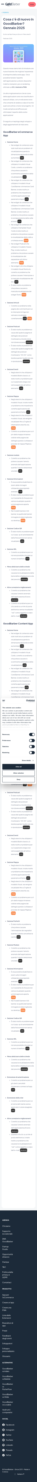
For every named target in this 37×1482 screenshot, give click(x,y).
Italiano (20, 1474)
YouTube (9, 1440)
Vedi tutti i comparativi (7, 1411)
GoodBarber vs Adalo (7, 1369)
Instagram (10, 1430)
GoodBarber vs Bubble (7, 1377)
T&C (4, 1267)
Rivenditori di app (7, 1324)
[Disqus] (18, 1181)
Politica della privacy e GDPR (7, 1274)
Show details (26, 760)
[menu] (2, 4)
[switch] (32, 740)
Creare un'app (8, 1302)
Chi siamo (6, 1226)
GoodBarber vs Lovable (7, 1403)
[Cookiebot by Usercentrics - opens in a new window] (26, 701)
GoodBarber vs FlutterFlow (7, 1386)
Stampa (5, 1262)
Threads (9, 1450)
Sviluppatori (7, 1343)
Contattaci (6, 1282)
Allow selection (18, 773)
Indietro (6, 12)
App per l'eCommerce (8, 1296)
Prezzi (4, 1331)
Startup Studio (5, 1247)
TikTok (8, 1455)
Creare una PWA (6, 1308)
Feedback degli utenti (7, 1337)
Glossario (6, 1356)
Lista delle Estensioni (6, 1316)
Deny (18, 779)
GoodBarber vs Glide (7, 1395)
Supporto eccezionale (7, 1232)
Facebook (10, 1425)
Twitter (8, 1435)
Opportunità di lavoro (7, 1255)
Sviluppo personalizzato (8, 1349)
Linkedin (9, 1445)
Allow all (19, 767)
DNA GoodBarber (7, 1240)
